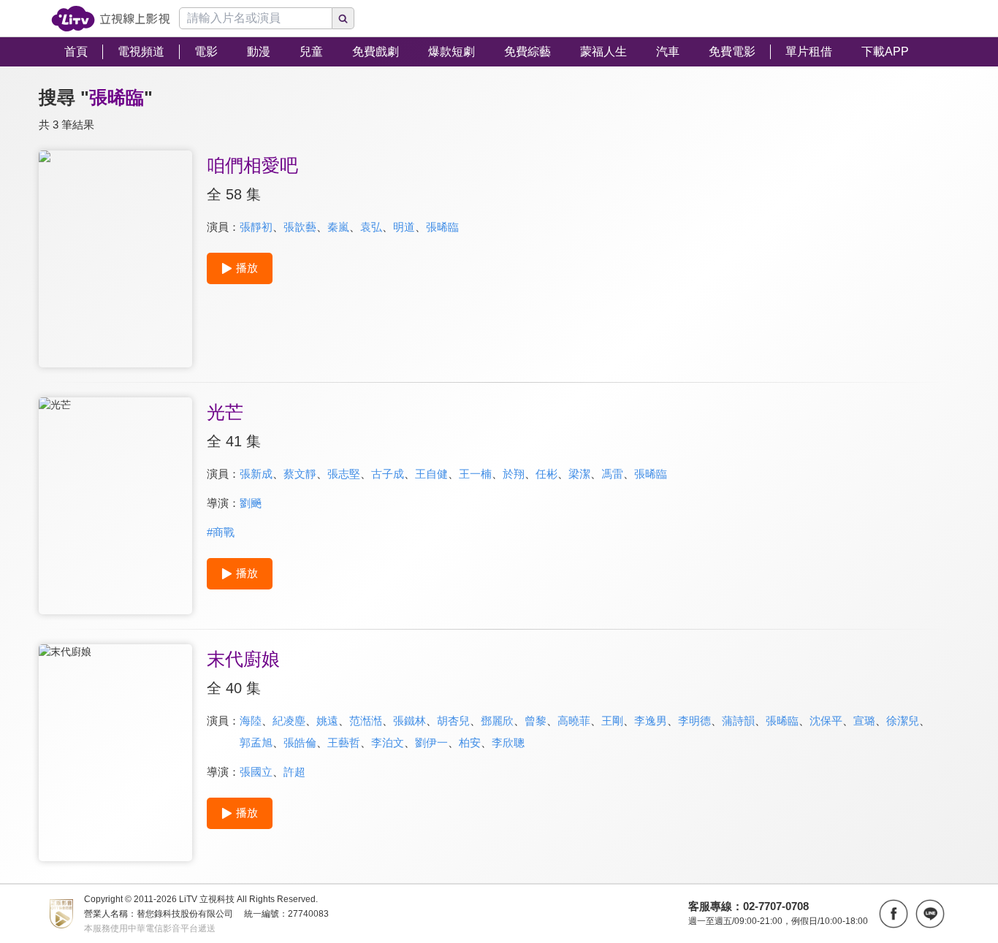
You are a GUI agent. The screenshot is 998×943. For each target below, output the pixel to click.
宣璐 (864, 720)
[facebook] (893, 913)
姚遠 (327, 720)
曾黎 (535, 720)
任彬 (546, 473)
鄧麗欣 (497, 720)
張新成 (256, 473)
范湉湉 (365, 720)
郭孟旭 (256, 742)
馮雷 (612, 473)
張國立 (256, 772)
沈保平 (826, 720)
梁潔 (579, 473)
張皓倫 (299, 742)
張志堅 (343, 473)
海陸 (251, 720)
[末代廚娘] (115, 752)
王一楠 (475, 473)
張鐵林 (409, 720)
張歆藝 (299, 227)
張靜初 (256, 227)
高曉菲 (573, 720)
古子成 (387, 473)
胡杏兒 (453, 720)
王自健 (431, 473)
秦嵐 (338, 227)
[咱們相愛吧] (115, 258)
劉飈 (251, 503)
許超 (294, 772)
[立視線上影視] (111, 18)
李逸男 (650, 720)
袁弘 (371, 227)
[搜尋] (343, 18)
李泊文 (387, 742)
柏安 (470, 742)
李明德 (694, 720)
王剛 (612, 720)
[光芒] (115, 505)
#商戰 (221, 532)
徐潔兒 (902, 720)
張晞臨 (442, 227)
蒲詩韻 (738, 720)
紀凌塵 (289, 720)
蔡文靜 (299, 473)
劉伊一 (431, 742)
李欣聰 (508, 742)
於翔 (514, 473)
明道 (404, 227)
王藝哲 (343, 742)
